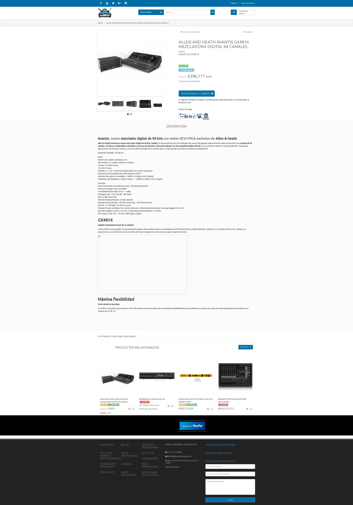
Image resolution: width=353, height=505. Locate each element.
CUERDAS (126, 464)
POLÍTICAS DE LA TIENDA (220, 444)
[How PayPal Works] (192, 426)
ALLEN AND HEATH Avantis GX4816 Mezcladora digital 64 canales (114, 402)
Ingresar (234, 3)
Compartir (249, 32)
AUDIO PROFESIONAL (129, 454)
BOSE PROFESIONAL (150, 465)
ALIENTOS (148, 453)
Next (166, 104)
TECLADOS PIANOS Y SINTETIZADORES (110, 456)
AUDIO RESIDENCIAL (129, 473)
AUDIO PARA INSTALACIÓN (150, 473)
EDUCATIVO (107, 472)
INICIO (100, 23)
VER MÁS (244, 347)
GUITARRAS (107, 444)
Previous (93, 104)
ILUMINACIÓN (150, 458)
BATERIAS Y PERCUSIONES (150, 446)
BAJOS (125, 444)
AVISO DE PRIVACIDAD (218, 453)
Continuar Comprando (191, 32)
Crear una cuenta (247, 3)
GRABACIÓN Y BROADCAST (108, 465)
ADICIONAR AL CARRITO (196, 93)
